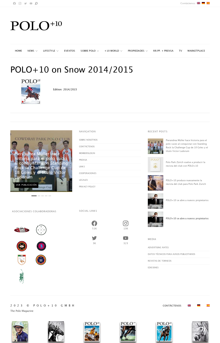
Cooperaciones (87, 173)
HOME (18, 51)
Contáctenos (187, 3)
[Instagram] (20, 3)
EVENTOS (69, 51)
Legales (83, 180)
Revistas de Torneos (159, 261)
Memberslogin (87, 153)
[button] (34, 196)
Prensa (83, 160)
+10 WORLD (111, 51)
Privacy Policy (87, 187)
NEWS (31, 51)
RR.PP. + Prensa (163, 51)
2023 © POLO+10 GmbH (43, 305)
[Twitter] (25, 3)
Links (82, 167)
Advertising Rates (158, 248)
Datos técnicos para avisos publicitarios (171, 254)
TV (180, 51)
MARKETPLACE (196, 51)
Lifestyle (49, 51)
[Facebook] (14, 3)
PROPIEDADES (136, 51)
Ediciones (153, 268)
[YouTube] (31, 3)
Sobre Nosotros (88, 140)
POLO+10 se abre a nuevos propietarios (187, 200)
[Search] (36, 3)
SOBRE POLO (88, 51)
